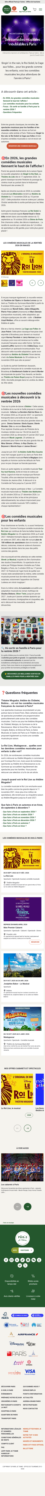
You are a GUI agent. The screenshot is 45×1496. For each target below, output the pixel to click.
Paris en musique (8, 1223)
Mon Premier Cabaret (13, 927)
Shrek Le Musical (8, 559)
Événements (6, 1394)
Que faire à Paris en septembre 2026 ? (19, 812)
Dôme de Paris (36, 219)
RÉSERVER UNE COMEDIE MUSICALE (22, 146)
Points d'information (32, 1394)
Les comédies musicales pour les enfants (21, 104)
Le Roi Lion (8, 876)
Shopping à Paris (8, 1411)
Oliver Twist (21, 594)
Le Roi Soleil (33, 211)
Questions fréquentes (12, 112)
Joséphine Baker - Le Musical (16, 984)
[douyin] (39, 1260)
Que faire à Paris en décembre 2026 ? (19, 820)
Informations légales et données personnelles (11, 1431)
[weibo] (20, 1265)
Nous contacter (30, 1409)
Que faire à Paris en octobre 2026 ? (18, 814)
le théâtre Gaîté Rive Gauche (30, 452)
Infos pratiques (30, 1405)
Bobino (28, 406)
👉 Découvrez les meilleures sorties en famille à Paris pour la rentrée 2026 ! (22, 675)
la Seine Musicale (14, 357)
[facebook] (6, 1260)
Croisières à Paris (9, 1401)
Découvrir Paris (8, 1386)
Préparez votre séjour (11, 1397)
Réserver (35, 942)
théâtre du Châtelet (20, 354)
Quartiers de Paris (9, 1415)
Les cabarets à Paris (10, 1184)
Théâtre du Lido (8, 177)
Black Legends (15, 438)
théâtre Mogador (8, 534)
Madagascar (9, 1037)
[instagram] (11, 1260)
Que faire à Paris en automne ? (16, 823)
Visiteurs (25, 1250)
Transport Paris (8, 1418)
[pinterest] (28, 1260)
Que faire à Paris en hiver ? (15, 826)
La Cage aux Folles (30, 329)
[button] (32, 283)
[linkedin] (17, 1260)
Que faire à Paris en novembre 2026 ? (19, 817)
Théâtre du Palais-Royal (14, 377)
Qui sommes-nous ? (31, 1386)
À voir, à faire (7, 1390)
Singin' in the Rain (30, 174)
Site (15, 1250)
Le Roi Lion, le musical (11, 1108)
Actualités (28, 1397)
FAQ (2, 1447)
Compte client (7, 1444)
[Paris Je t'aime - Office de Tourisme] (6, 9)
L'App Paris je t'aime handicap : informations (9, 1453)
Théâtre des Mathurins (31, 492)
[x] (25, 1265)
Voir (29, 1115)
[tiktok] (22, 1260)
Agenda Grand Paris (32, 1401)
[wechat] (33, 1260)
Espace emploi (29, 1390)
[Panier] (34, 9)
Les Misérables (16, 194)
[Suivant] (27, 1128)
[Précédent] (17, 1128)
